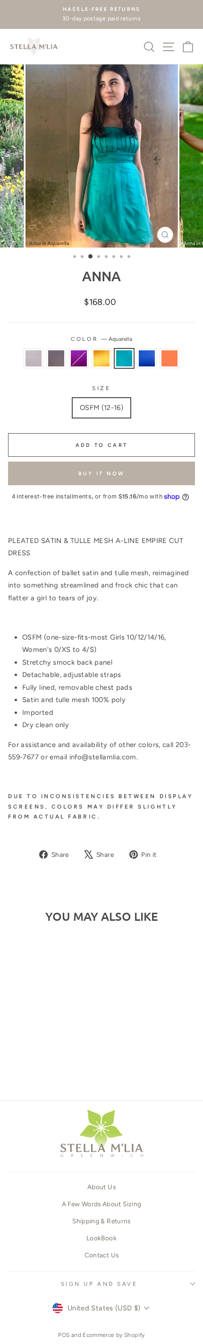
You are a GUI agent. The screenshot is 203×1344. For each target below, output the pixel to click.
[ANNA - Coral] (43, 1065)
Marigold (101, 358)
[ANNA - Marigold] (48, 1056)
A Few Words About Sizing (102, 1204)
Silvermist (33, 358)
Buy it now (101, 474)
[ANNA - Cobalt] (70, 1056)
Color (101, 339)
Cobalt (146, 358)
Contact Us (102, 1255)
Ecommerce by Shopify (113, 1335)
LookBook (101, 1238)
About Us (101, 1187)
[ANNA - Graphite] (27, 1056)
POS (63, 1335)
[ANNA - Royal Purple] (38, 1056)
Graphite (56, 358)
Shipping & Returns (101, 1221)
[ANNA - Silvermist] (16, 1056)
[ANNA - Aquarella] (59, 1056)
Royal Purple (78, 358)
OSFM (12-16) (101, 407)
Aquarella (124, 358)
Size (101, 388)
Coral (169, 358)
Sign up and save (99, 1284)
